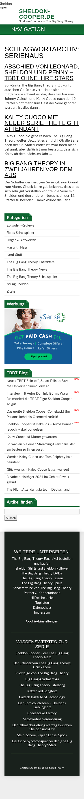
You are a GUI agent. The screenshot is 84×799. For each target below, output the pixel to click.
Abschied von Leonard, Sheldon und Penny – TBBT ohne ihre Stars (41, 72)
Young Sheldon (17, 276)
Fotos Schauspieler (20, 231)
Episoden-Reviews (20, 225)
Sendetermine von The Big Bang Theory (42, 563)
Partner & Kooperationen (42, 568)
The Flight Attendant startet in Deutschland (38, 465)
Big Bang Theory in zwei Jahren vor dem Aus (38, 169)
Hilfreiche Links (42, 573)
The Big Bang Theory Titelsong (42, 660)
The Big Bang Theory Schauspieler (32, 270)
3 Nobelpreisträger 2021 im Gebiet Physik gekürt (38, 456)
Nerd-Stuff (14, 251)
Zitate (11, 283)
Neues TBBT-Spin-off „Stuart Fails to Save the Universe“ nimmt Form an (38, 374)
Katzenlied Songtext (42, 666)
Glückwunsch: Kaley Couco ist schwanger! (38, 448)
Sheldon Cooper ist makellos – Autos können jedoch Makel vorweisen (40, 411)
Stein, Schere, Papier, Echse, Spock (42, 710)
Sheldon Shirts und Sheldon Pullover (42, 543)
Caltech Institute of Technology (42, 672)
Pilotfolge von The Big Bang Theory (42, 648)
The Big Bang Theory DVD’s (42, 548)
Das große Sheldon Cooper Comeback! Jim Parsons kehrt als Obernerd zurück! (38, 400)
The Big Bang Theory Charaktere (31, 257)
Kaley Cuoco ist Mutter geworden (32, 419)
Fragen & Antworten (21, 238)
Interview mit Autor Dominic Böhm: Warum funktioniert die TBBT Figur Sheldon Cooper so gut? (39, 387)
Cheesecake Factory (42, 688)
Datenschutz (42, 582)
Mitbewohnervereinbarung (42, 694)
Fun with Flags (17, 244)
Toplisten (42, 578)
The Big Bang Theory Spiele (42, 558)
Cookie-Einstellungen (42, 596)
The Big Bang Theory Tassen (42, 553)
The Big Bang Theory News (27, 263)
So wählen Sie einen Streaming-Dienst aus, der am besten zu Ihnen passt (41, 428)
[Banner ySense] (38, 354)
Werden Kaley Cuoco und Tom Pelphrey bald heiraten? (39, 439)
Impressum (42, 587)
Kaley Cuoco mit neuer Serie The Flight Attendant (41, 123)
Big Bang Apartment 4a (42, 654)
